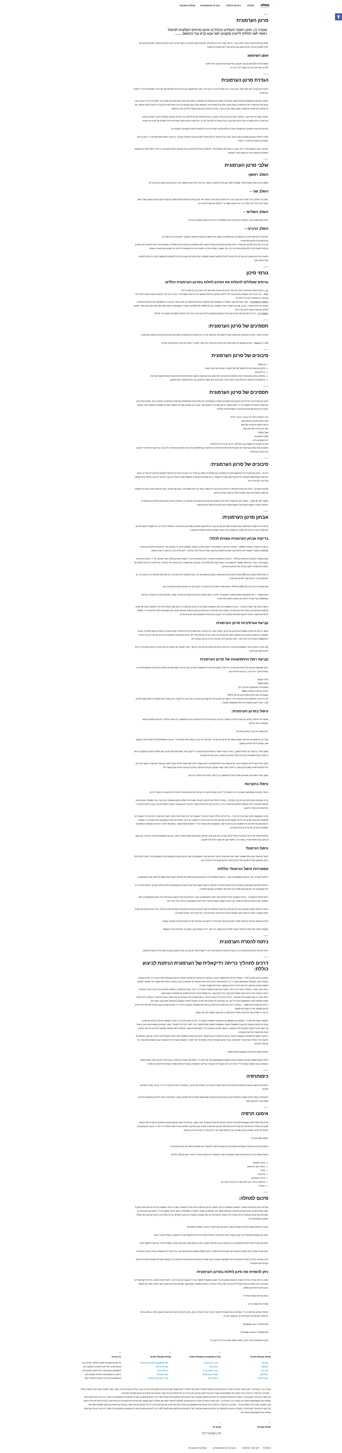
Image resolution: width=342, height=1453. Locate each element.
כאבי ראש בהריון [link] (210, 1370)
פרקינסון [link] (264, 1374)
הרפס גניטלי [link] (162, 1370)
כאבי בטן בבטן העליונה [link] (158, 1378)
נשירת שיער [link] (262, 1378)
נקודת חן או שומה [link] (210, 1374)
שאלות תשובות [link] (187, 5)
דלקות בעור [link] (213, 1378)
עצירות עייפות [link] (162, 1367)
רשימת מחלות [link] (233, 5)
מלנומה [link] (264, 1367)
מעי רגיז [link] (264, 1370)
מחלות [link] (250, 5)
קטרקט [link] (265, 1363)
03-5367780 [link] (235, 67)
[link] (338, 16)
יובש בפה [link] (213, 1367)
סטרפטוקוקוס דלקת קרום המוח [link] (154, 1363)
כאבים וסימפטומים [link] (210, 5)
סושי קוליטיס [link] (162, 1374)
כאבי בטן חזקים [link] (211, 1363)
